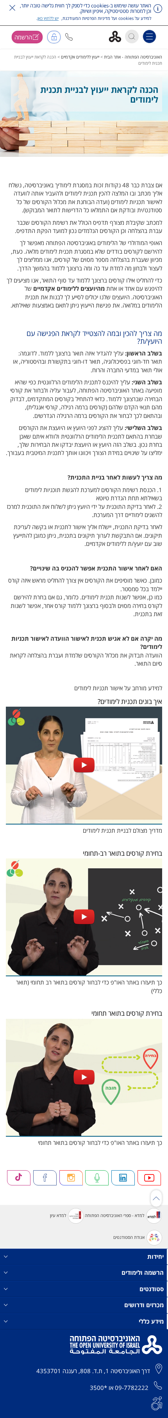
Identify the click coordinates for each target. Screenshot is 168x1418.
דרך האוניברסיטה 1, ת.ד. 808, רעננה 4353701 (93, 1371)
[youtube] (149, 1177)
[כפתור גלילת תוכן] (156, 1198)
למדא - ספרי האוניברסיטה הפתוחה (114, 1215)
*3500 (98, 1387)
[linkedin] (123, 1177)
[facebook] (45, 1177)
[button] (69, 36)
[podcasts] (97, 1177)
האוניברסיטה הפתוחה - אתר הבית (133, 57)
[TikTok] (18, 1177)
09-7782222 (131, 1387)
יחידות (155, 1256)
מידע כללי (151, 1321)
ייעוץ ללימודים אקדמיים (80, 57)
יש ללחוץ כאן (48, 18)
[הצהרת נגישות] (156, 1402)
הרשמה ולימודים (143, 1272)
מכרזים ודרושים (144, 1305)
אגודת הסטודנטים (129, 1237)
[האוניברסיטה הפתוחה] (118, 36)
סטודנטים (151, 1289)
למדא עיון (58, 1215)
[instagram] (71, 1177)
